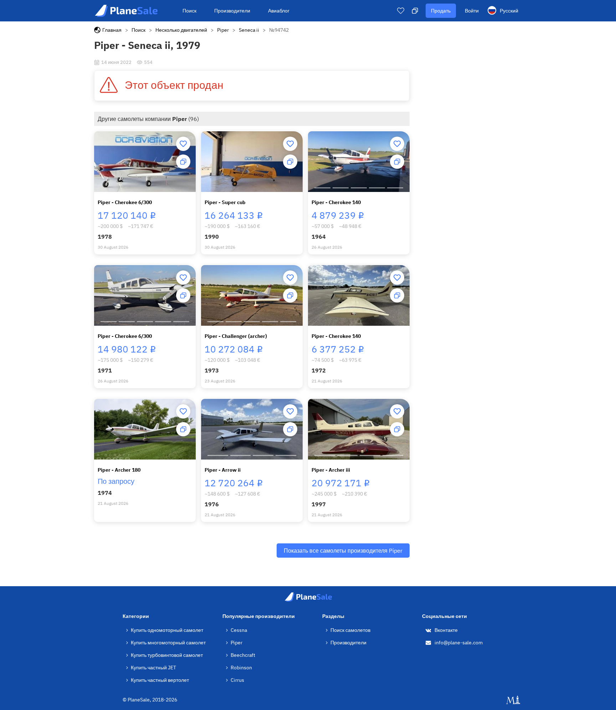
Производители (232, 10)
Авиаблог (278, 10)
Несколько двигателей (181, 30)
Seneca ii (249, 30)
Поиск (189, 10)
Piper (223, 30)
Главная (112, 30)
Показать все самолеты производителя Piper (343, 550)
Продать (441, 10)
